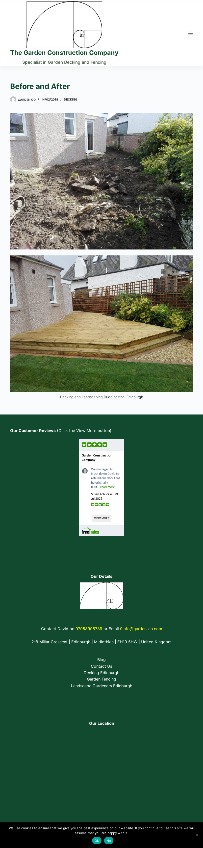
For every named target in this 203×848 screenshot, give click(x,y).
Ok (97, 841)
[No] (196, 834)
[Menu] (190, 33)
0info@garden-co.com (141, 628)
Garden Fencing (101, 679)
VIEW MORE (101, 518)
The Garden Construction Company (64, 52)
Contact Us (101, 666)
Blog (101, 659)
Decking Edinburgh (101, 672)
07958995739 (89, 628)
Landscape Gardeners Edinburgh (101, 685)
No (108, 841)
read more (107, 487)
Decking (70, 99)
